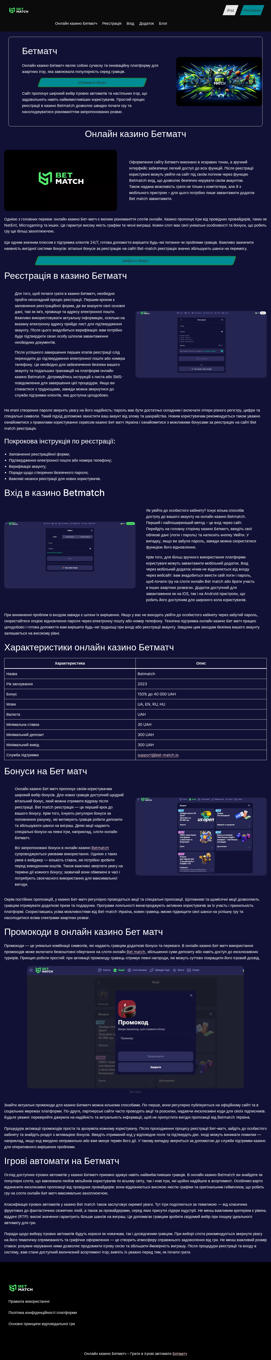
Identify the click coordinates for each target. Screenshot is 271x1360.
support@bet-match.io (158, 755)
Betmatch (100, 847)
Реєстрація (252, 10)
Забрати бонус (135, 260)
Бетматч (180, 1353)
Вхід (230, 10)
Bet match (136, 951)
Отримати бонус (92, 82)
